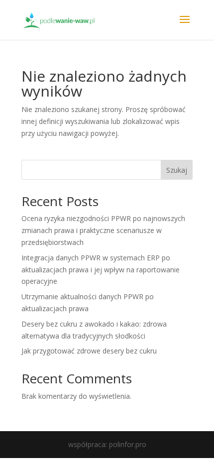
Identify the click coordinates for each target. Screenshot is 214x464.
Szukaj (176, 170)
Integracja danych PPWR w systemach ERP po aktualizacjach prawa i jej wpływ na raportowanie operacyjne (100, 269)
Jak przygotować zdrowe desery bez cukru (89, 350)
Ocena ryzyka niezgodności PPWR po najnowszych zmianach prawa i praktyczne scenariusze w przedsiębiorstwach (103, 230)
